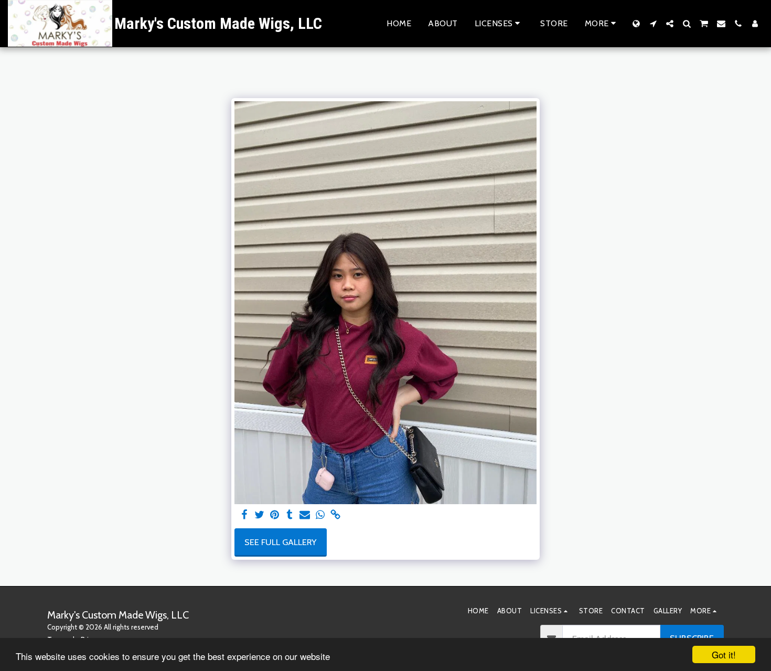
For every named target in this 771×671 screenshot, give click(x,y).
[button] (499, 23)
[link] (335, 515)
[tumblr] (289, 515)
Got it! (724, 654)
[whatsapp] (320, 515)
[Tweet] (259, 515)
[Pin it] (274, 515)
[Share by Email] (304, 515)
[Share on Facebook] (244, 515)
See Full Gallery (280, 542)
